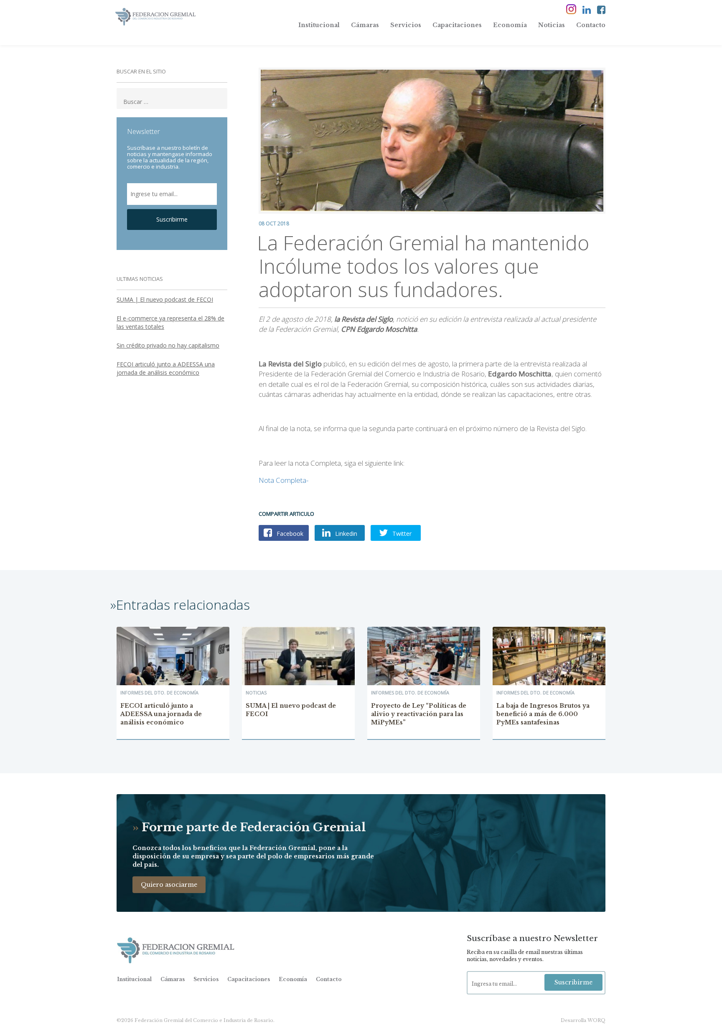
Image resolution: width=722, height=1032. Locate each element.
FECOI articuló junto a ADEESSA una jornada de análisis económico (166, 368)
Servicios (405, 25)
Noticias (551, 25)
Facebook (289, 533)
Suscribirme (172, 219)
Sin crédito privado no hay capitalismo (168, 345)
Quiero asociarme (169, 884)
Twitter (401, 533)
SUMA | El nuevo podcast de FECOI (165, 299)
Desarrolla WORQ (583, 1020)
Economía (510, 25)
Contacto (590, 25)
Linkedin (345, 533)
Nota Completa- (283, 480)
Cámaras (365, 25)
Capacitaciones (457, 25)
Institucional (319, 25)
